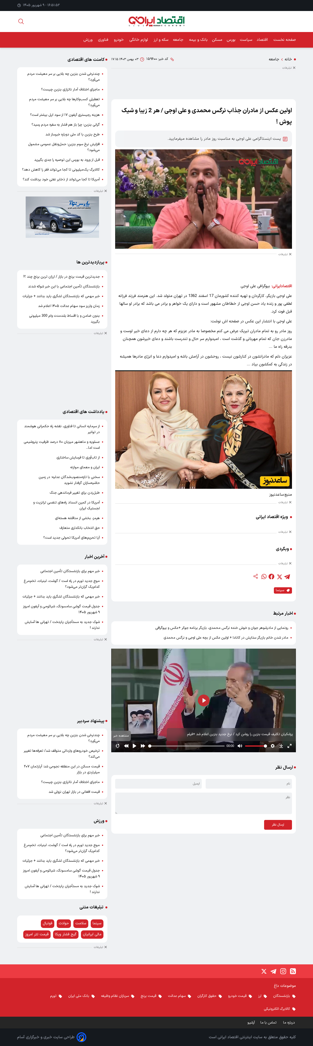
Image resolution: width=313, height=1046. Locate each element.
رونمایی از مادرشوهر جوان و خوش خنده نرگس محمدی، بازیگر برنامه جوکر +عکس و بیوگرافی (221, 628)
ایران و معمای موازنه (85, 467)
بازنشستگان (281, 996)
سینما (280, 590)
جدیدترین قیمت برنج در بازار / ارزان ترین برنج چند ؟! (61, 276)
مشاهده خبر (121, 735)
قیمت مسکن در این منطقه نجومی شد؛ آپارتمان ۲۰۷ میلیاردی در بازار (62, 769)
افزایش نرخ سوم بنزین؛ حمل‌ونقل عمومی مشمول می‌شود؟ (64, 147)
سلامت (80, 923)
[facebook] (271, 576)
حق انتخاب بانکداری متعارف (79, 528)
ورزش (88, 40)
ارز (259, 996)
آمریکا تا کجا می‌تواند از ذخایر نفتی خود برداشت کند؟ (61, 179)
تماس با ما (269, 1022)
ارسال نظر (278, 824)
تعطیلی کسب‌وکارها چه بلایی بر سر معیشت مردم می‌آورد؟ (64, 102)
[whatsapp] (264, 576)
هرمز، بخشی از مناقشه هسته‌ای (77, 518)
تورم (53, 996)
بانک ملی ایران (78, 996)
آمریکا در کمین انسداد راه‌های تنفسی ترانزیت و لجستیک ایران (66, 505)
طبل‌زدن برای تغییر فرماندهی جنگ (75, 492)
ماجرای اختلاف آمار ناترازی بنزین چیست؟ (70, 89)
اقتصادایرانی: (282, 286)
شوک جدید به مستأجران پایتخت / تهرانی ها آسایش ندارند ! (62, 625)
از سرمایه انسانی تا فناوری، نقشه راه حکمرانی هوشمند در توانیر (62, 429)
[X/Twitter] (264, 971)
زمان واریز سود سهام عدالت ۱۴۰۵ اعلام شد (69, 306)
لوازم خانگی (139, 40)
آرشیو (251, 1022)
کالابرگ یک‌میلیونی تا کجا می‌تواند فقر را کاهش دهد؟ (61, 169)
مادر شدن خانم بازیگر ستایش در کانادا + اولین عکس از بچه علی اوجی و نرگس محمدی (226, 637)
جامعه (179, 40)
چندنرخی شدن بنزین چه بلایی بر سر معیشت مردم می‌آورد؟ (63, 76)
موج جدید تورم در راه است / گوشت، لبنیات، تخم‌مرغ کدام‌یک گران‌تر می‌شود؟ (62, 583)
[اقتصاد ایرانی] (156, 21)
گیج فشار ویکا (66, 934)
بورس (231, 40)
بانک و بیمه (198, 40)
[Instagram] (283, 971)
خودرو (119, 40)
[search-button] (21, 21)
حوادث (64, 923)
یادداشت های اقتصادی (83, 412)
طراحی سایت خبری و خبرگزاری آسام (46, 1037)
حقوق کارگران (206, 996)
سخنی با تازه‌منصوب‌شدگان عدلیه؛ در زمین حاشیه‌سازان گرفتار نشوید (69, 480)
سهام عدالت (177, 996)
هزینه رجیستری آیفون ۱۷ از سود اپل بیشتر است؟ (65, 115)
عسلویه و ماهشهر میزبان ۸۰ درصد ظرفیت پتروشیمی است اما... (62, 444)
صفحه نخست (284, 40)
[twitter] (279, 576)
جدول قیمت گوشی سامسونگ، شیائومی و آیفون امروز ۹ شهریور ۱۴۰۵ (61, 609)
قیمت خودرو (237, 996)
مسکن (217, 40)
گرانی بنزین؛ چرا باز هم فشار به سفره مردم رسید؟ (66, 124)
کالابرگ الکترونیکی (277, 1009)
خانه (288, 59)
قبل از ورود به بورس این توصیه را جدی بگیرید (67, 160)
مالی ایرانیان (92, 934)
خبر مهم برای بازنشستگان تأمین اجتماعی (70, 571)
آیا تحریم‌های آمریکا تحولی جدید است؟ (71, 537)
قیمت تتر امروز (37, 934)
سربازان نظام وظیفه (115, 996)
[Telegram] (273, 971)
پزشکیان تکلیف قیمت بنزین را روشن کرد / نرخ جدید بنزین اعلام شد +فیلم (240, 734)
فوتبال (47, 923)
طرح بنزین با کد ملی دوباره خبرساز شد (72, 134)
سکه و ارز (161, 40)
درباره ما (289, 1022)
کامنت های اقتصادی (85, 59)
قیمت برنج (148, 996)
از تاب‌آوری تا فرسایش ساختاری (78, 457)
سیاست (246, 40)
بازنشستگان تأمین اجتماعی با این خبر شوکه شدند (64, 286)
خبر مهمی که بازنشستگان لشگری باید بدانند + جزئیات (61, 296)
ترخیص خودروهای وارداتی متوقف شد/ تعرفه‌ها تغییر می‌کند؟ (62, 753)
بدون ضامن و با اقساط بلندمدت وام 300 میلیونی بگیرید (64, 318)
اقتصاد (263, 40)
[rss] (293, 971)
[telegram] (287, 576)
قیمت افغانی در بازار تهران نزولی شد (74, 792)
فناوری (104, 40)
